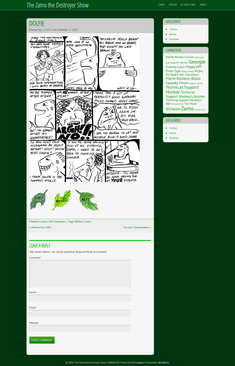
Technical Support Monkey (182, 89)
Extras (172, 34)
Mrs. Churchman (188, 74)
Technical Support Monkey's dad (184, 102)
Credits (203, 4)
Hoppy (190, 66)
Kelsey (191, 71)
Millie (199, 71)
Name (33, 292)
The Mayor (190, 103)
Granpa (181, 67)
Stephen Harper (195, 83)
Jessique (184, 71)
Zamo (47, 29)
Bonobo (179, 57)
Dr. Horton (182, 62)
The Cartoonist (177, 104)
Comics (161, 4)
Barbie (170, 57)
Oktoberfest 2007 (41, 227)
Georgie (197, 61)
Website (33, 322)
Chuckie (189, 57)
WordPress (163, 362)
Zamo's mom (199, 109)
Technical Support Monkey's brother (185, 94)
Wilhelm (79, 221)
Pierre (171, 78)
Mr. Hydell (172, 75)
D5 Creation (137, 362)
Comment (35, 257)
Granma (171, 67)
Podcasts (173, 4)
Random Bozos (188, 78)
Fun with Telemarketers (136, 227)
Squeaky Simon (177, 82)
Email (32, 307)
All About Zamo (188, 4)
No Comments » (58, 221)
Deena (173, 63)
